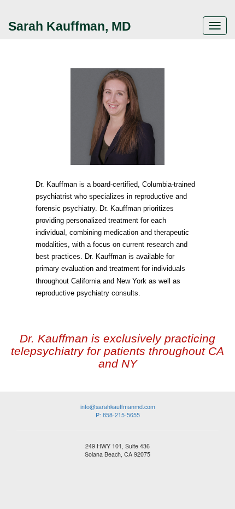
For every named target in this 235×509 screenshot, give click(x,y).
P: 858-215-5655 (118, 415)
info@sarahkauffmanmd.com (117, 407)
